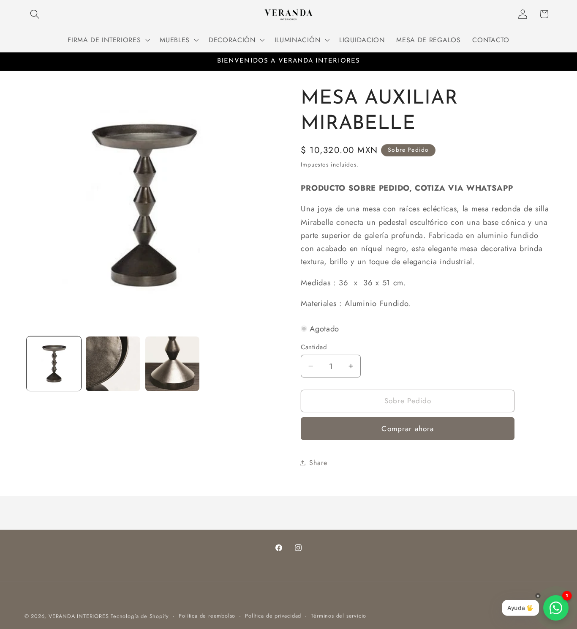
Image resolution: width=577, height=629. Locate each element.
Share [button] (318, 463)
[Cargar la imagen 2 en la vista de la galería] (113, 363)
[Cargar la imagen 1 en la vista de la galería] (54, 363)
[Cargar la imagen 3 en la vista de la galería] (172, 363)
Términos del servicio (338, 616)
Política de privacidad (273, 616)
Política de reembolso (207, 616)
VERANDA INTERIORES (79, 616)
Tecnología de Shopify (140, 616)
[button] (35, 14)
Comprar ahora (407, 429)
